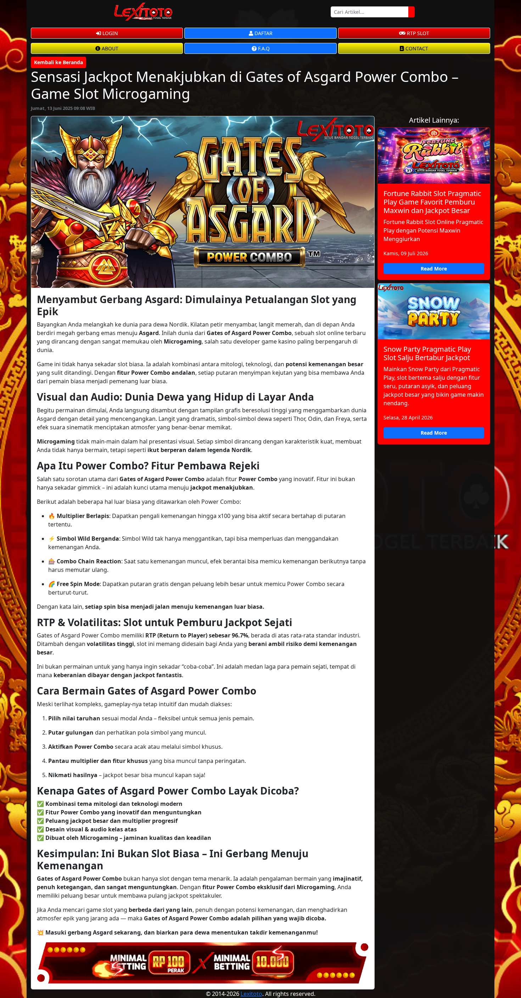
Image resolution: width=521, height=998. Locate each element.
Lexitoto (251, 994)
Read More (434, 268)
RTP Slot (417, 33)
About (109, 48)
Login (109, 33)
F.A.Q (263, 48)
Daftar (263, 33)
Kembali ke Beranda (58, 62)
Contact (416, 48)
